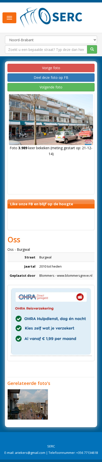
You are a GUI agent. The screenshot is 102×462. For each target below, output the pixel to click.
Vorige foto (51, 67)
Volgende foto (51, 87)
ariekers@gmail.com (30, 452)
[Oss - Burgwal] (27, 404)
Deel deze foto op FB (51, 77)
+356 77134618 (87, 452)
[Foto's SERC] (51, 17)
